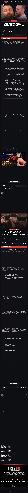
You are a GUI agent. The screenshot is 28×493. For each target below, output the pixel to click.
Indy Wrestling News (14, 229)
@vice (10, 348)
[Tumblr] (15, 478)
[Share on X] (18, 186)
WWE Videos (2, 453)
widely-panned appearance (18, 250)
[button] (23, 1)
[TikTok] (22, 478)
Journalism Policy (24, 480)
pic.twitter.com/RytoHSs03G (10, 349)
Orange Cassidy (10, 114)
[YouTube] (20, 35)
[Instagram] (21, 35)
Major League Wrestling (14, 249)
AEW (18, 1)
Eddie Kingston (12, 61)
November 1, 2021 (20, 351)
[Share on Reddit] (23, 186)
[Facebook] (10, 35)
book (13, 41)
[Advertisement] (7, 125)
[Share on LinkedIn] (20, 186)
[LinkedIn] (16, 35)
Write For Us (7, 480)
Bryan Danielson (18, 60)
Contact (19, 480)
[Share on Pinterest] (21, 186)
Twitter (10, 267)
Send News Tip (3, 480)
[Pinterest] (18, 35)
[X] (12, 35)
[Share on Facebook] (16, 186)
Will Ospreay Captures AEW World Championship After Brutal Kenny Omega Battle (3, 450)
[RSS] (24, 478)
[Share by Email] (25, 186)
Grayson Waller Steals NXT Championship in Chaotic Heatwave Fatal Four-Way (4, 446)
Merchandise (12, 480)
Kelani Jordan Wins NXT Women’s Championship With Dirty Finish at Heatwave (4, 455)
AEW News (4, 4)
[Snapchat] (23, 35)
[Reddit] (25, 35)
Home (11, 1)
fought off (23, 311)
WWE (15, 1)
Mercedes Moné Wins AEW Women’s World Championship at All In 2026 (3, 459)
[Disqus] (14, 422)
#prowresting (15, 335)
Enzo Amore (3, 389)
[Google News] (14, 35)
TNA (21, 1)
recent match (18, 61)
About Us (16, 480)
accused (11, 311)
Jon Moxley (9, 188)
